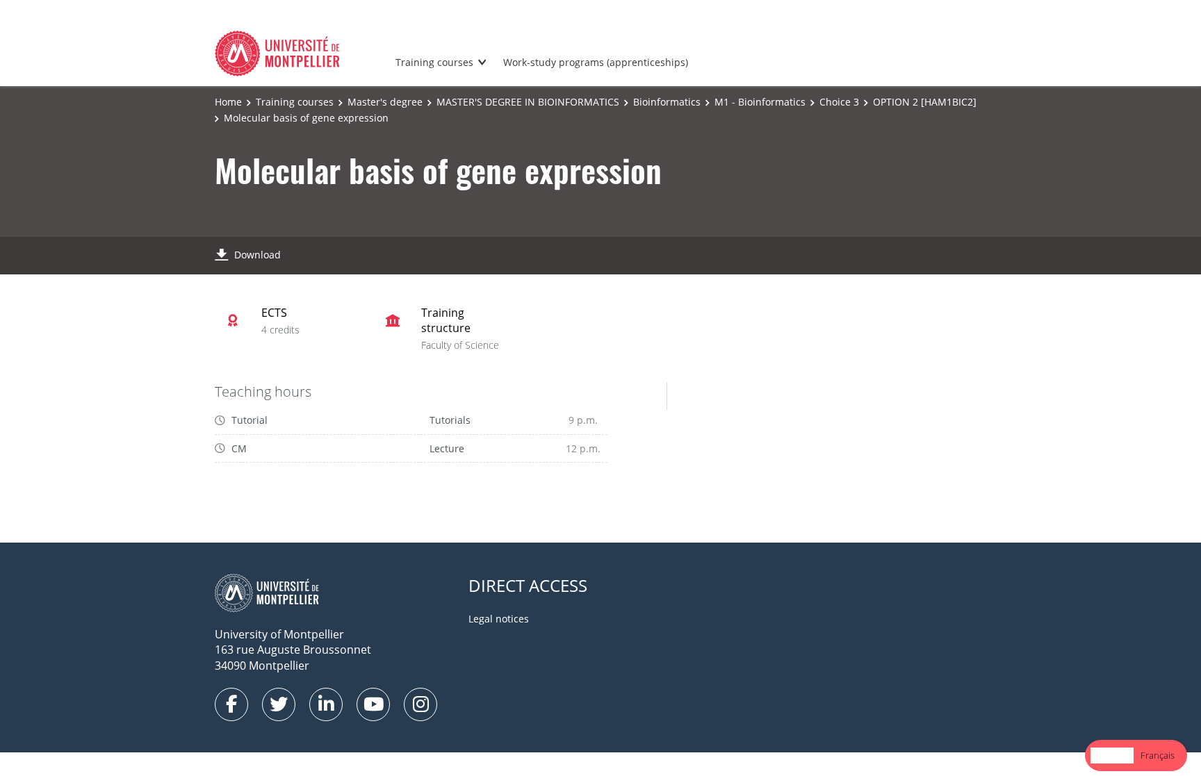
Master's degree (385, 101)
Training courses (434, 62)
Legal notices (498, 618)
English (1112, 755)
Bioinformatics (667, 101)
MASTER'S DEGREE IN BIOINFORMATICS (527, 101)
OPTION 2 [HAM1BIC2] (925, 101)
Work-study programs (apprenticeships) (595, 62)
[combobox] (1112, 755)
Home (228, 101)
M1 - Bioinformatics (760, 101)
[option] (1158, 755)
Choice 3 (839, 101)
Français (1158, 755)
